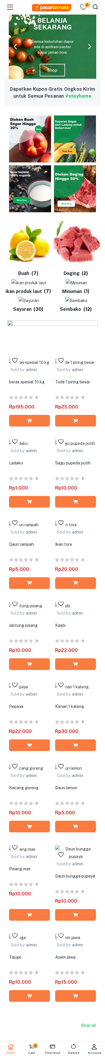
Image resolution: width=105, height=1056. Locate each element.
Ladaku (16, 463)
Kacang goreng (23, 787)
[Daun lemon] (68, 767)
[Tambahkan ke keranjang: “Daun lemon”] (75, 826)
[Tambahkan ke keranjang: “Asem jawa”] (75, 996)
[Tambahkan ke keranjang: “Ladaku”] (29, 502)
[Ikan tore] (66, 524)
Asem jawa (65, 957)
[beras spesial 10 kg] (29, 361)
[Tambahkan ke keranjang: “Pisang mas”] (29, 915)
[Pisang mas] (22, 849)
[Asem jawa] (67, 937)
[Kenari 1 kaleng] (72, 686)
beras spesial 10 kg (27, 382)
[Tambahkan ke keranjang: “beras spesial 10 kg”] (29, 421)
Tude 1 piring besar (72, 382)
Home (10, 1053)
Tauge (15, 957)
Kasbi (60, 625)
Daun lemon (66, 787)
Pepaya (16, 706)
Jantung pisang (23, 625)
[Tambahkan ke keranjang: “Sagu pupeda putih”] (75, 502)
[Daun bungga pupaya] (75, 852)
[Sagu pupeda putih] (75, 443)
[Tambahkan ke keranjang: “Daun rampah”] (29, 583)
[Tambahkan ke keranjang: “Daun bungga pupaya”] (75, 915)
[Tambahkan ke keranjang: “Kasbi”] (75, 664)
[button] (15, 46)
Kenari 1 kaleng (69, 706)
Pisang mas (20, 868)
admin (31, 369)
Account (95, 1053)
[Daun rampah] (23, 524)
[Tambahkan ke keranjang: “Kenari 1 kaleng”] (75, 745)
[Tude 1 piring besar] (75, 361)
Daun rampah (21, 544)
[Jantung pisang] (25, 605)
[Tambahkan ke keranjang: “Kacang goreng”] (29, 826)
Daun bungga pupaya (75, 876)
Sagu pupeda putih (72, 463)
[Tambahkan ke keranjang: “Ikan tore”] (75, 583)
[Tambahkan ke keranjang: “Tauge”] (29, 996)
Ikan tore (63, 544)
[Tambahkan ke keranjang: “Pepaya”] (29, 745)
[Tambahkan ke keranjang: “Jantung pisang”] (29, 664)
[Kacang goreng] (26, 767)
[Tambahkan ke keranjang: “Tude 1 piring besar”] (75, 421)
